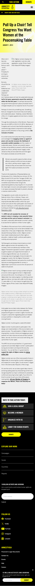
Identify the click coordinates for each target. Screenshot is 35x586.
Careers (3, 567)
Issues (4, 460)
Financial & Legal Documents (10, 552)
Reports (4, 473)
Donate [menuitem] (30, 2)
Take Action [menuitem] (14, 2)
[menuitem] (3, 2)
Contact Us (4, 555)
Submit (3, 502)
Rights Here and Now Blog (12, 13)
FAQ (2, 563)
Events (3, 559)
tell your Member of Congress (19, 379)
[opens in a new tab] (23, 70)
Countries (5, 467)
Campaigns (5, 453)
